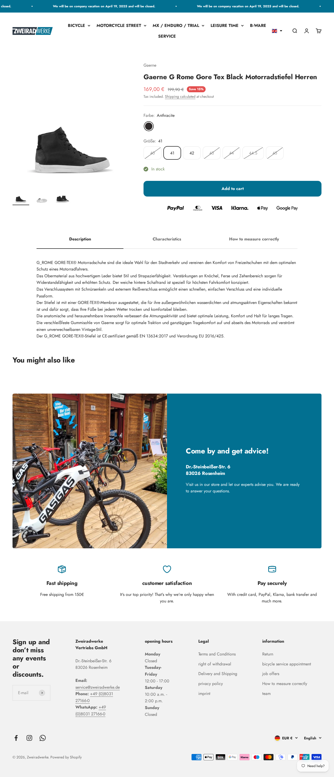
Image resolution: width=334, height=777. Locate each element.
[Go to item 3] (62, 196)
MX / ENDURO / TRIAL (176, 25)
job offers (270, 674)
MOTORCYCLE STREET (119, 25)
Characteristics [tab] (167, 239)
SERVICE (167, 36)
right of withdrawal (214, 664)
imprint (204, 693)
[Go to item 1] (21, 196)
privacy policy (210, 684)
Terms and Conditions (217, 654)
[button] (277, 31)
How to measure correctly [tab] (254, 239)
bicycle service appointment (286, 664)
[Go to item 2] (41, 196)
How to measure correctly (284, 684)
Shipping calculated (180, 96)
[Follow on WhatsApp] (42, 737)
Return (267, 654)
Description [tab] (80, 239)
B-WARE (258, 25)
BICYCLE (76, 25)
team (266, 693)
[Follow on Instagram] (29, 737)
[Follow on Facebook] (16, 737)
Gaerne (150, 65)
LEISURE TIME (224, 25)
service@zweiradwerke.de (97, 687)
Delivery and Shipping (217, 674)
